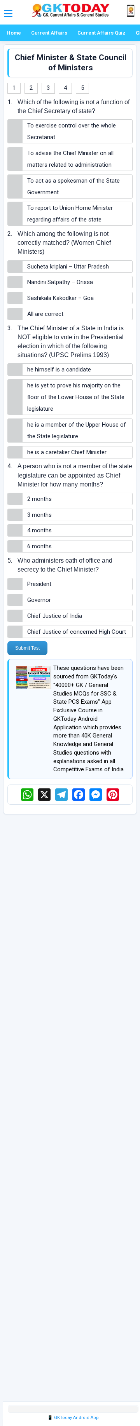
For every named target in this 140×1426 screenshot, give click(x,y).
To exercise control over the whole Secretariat (71, 131)
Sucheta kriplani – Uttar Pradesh (68, 266)
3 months (39, 514)
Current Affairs (49, 33)
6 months (39, 546)
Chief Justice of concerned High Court (76, 631)
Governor (39, 599)
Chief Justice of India (54, 615)
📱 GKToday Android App (73, 1417)
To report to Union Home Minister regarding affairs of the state (70, 213)
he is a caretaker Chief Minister (67, 452)
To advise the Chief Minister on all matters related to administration (70, 159)
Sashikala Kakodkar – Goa (60, 298)
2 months (39, 498)
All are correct (45, 313)
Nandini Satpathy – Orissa (60, 282)
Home (14, 33)
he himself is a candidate (59, 369)
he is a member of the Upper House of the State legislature (76, 430)
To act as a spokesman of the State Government (73, 186)
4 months (39, 530)
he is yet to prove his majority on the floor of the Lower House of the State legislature (75, 397)
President (39, 584)
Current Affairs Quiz (101, 33)
